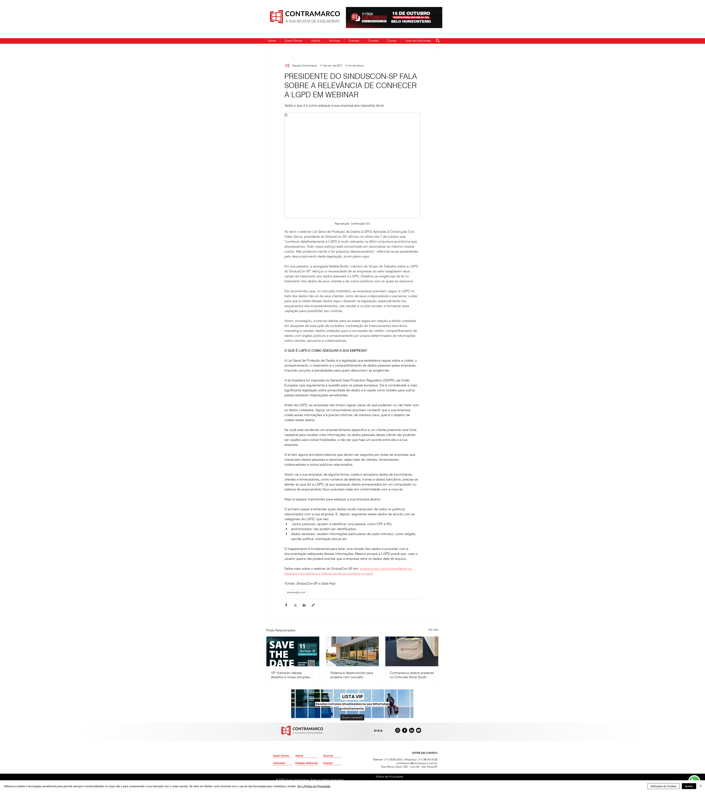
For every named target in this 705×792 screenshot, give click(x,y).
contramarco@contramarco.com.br (417, 763)
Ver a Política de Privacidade (313, 786)
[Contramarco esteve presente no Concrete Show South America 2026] (411, 651)
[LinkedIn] (411, 730)
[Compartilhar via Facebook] (286, 605)
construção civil (296, 592)
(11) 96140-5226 (428, 759)
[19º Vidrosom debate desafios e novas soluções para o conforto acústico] (292, 651)
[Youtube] (418, 730)
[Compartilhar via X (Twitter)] (295, 605)
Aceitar (689, 786)
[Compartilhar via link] (313, 605)
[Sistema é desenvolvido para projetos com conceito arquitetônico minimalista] (352, 651)
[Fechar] (700, 786)
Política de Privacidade (389, 776)
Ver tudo (433, 629)
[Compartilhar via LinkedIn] (304, 605)
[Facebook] (404, 730)
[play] (433, 10)
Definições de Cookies (664, 786)
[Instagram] (397, 730)
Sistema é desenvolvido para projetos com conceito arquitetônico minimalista (351, 675)
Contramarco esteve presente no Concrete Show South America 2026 (412, 675)
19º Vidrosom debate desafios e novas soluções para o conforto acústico (290, 675)
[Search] (437, 40)
